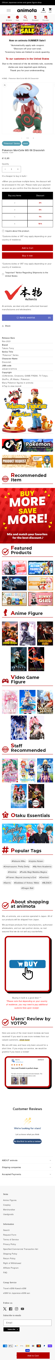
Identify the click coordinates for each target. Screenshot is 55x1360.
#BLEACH (46, 882)
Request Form (9, 1234)
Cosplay (7, 1204)
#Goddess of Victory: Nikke (26, 882)
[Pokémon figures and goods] (27, 410)
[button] (9, 10)
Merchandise (9, 1209)
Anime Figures (10, 1200)
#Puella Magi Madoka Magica (33, 872)
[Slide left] (22, 138)
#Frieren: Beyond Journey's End (21, 877)
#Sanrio (7, 882)
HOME (4, 78)
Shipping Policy (10, 1253)
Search (6, 1230)
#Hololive (12, 872)
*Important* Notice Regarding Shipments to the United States (26, 274)
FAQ (5, 1272)
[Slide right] (33, 138)
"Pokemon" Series (11, 143)
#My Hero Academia (42, 866)
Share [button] (8, 325)
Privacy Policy (9, 1244)
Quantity (5, 164)
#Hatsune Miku (18, 861)
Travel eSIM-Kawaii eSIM (14, 1288)
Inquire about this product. (17, 231)
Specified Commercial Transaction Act (20, 1249)
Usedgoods (8, 1214)
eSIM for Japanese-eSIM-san (16, 1293)
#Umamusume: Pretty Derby (17, 866)
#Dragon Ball (27, 888)
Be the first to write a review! (27, 1141)
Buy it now (27, 255)
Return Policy (9, 1258)
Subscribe (11, 1329)
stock (25, 143)
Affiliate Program (11, 1267)
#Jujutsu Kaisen (36, 861)
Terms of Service (11, 1239)
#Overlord (43, 877)
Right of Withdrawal (12, 1263)
